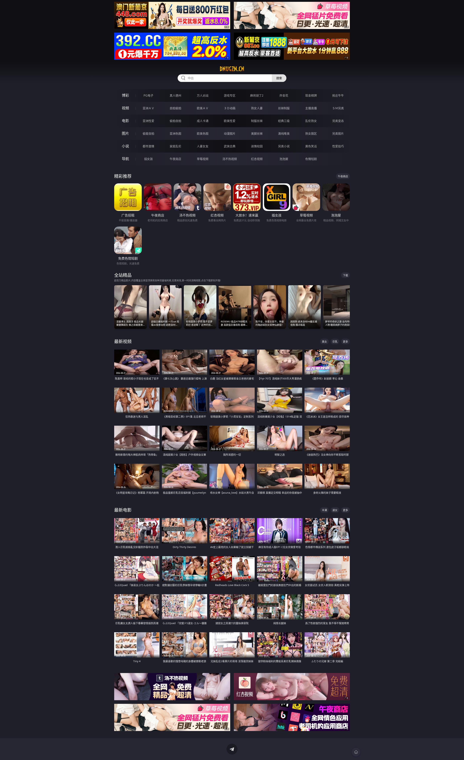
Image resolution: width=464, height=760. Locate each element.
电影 (125, 120)
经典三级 (284, 121)
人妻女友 (202, 146)
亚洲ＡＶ (148, 108)
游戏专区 (229, 95)
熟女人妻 (257, 108)
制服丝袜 (257, 121)
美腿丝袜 (257, 134)
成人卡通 (202, 121)
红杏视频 (257, 159)
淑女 (334, 510)
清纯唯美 (284, 134)
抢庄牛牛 (338, 95)
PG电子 (148, 95)
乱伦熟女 (311, 121)
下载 (345, 275)
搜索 (279, 78)
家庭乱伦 (175, 146)
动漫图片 (229, 134)
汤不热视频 (229, 159)
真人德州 (175, 95)
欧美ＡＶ (202, 108)
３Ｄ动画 (229, 108)
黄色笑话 (311, 146)
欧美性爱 (229, 121)
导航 (125, 158)
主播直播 (311, 108)
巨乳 (334, 341)
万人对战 (202, 95)
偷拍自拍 (175, 121)
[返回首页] (356, 752)
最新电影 (123, 510)
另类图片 (338, 134)
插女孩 (148, 159)
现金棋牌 (311, 95)
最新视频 (123, 341)
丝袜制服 (284, 108)
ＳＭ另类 (338, 108)
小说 (125, 146)
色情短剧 (311, 159)
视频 (125, 108)
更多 (345, 341)
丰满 (324, 510)
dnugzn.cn (232, 68)
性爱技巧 (338, 146)
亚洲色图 (175, 134)
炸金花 (283, 95)
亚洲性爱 (148, 121)
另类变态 (338, 121)
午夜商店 (175, 159)
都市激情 (148, 146)
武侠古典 (229, 146)
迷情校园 (257, 146)
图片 (125, 133)
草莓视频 (202, 159)
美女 (324, 341)
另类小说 (284, 146)
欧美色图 (202, 134)
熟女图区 (311, 134)
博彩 (125, 95)
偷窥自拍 (148, 134)
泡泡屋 (283, 159)
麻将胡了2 (256, 95)
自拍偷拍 (175, 108)
